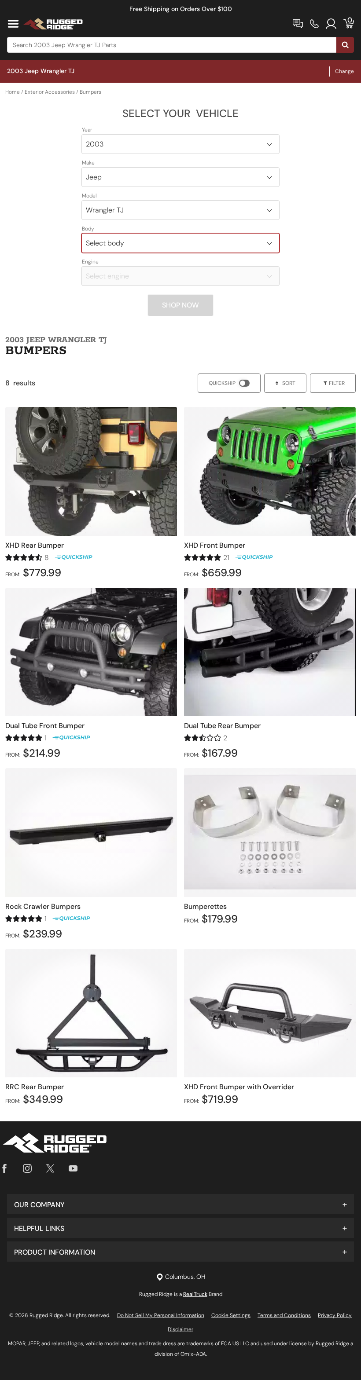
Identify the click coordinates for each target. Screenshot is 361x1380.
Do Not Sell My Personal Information (160, 1315)
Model (89, 195)
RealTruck (195, 1294)
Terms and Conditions (284, 1315)
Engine (90, 261)
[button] (180, 1204)
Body (88, 228)
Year (87, 129)
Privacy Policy (335, 1315)
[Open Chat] (298, 23)
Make (88, 162)
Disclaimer (180, 1329)
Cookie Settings (230, 1315)
